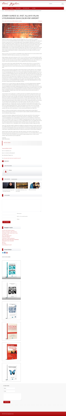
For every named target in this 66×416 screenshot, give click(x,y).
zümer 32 (19, 158)
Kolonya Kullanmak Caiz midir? (7, 244)
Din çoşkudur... (4, 243)
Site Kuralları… (26, 8)
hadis (8, 158)
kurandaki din (16, 158)
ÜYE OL (11, 8)
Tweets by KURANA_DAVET (7, 148)
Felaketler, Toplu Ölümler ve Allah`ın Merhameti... (9, 231)
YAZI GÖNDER (18, 8)
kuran (12, 158)
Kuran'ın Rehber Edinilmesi (10, 10)
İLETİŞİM (33, 8)
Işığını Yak (3, 242)
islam (10, 158)
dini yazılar (5, 158)
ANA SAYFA (6, 8)
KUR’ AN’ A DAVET (7, 142)
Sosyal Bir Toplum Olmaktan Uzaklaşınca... (8, 230)
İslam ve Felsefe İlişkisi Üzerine (6, 235)
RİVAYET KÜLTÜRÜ (32, 189)
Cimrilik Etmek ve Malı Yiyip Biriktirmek (8, 238)
